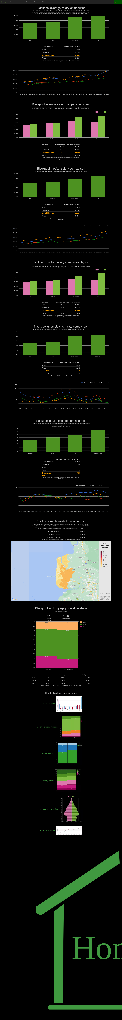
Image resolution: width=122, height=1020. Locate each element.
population (42, 1)
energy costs (17, 1)
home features (35, 1)
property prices (50, 1)
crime (10, 1)
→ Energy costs (48, 780)
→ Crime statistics (48, 703)
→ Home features (48, 753)
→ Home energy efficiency (48, 726)
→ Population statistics (49, 808)
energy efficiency (25, 1)
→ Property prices (48, 830)
